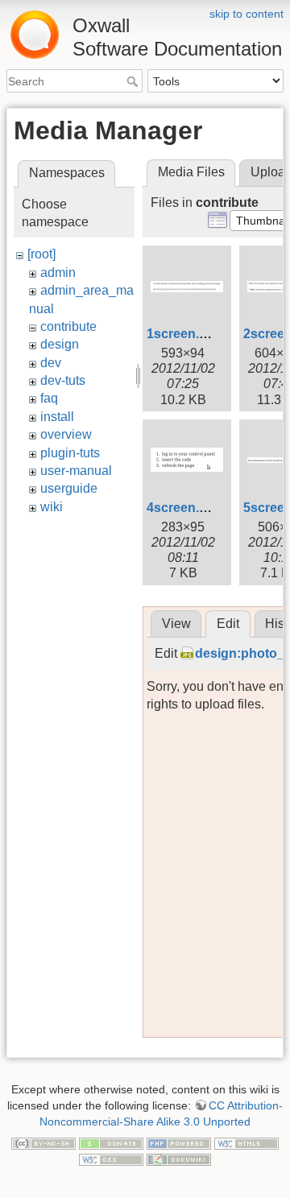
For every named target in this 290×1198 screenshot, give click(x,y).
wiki (51, 507)
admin (58, 272)
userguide (68, 488)
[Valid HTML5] (246, 1142)
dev (50, 363)
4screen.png (185, 507)
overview (66, 434)
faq (49, 398)
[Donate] (111, 1142)
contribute (68, 326)
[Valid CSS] (111, 1158)
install (57, 416)
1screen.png (185, 334)
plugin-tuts (70, 453)
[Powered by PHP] (179, 1142)
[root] (41, 254)
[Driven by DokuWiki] (179, 1158)
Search (134, 81)
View (176, 623)
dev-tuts (62, 380)
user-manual (76, 470)
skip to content (246, 13)
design (59, 344)
